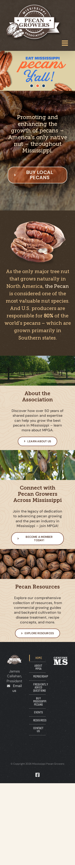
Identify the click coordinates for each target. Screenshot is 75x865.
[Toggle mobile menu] (65, 43)
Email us (16, 688)
